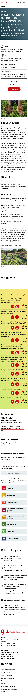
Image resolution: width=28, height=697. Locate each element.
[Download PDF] (17, 306)
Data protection (6, 672)
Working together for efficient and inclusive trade (14, 578)
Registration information (8, 670)
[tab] (5, 295)
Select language (23, 2)
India (15, 58)
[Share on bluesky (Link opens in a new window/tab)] (11, 278)
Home (3, 6)
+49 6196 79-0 (10, 656)
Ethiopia (10, 58)
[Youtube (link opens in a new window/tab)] (10, 664)
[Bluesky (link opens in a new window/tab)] (6, 664)
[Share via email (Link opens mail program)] (14, 278)
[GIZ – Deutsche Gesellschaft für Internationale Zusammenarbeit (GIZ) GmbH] (7, 2)
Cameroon (4, 58)
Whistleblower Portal (7, 678)
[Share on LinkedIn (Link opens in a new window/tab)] (7, 278)
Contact (3, 684)
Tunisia (16, 60)
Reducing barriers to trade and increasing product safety (14, 569)
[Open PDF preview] (12, 306)
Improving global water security (15, 600)
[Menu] (2, 2)
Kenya (19, 58)
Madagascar (4, 60)
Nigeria (11, 60)
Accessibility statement (8, 686)
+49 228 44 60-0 (10, 644)
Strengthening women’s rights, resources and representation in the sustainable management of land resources (15, 611)
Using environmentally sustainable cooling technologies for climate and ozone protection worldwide (14, 589)
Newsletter (4, 681)
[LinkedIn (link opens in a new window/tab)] (2, 664)
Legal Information (6, 675)
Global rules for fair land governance (12, 560)
